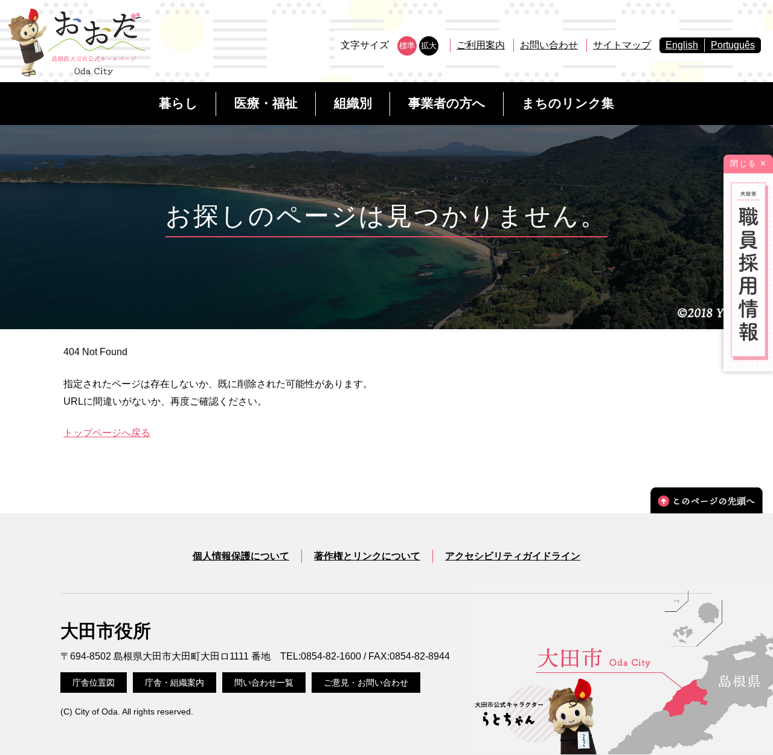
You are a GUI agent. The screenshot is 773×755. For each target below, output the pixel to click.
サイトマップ (622, 45)
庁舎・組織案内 (174, 682)
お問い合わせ (549, 45)
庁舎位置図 (93, 682)
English (682, 45)
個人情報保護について (241, 556)
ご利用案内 (481, 45)
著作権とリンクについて (367, 556)
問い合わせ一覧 (263, 682)
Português (733, 45)
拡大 (429, 45)
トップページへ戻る (106, 433)
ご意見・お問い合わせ (366, 682)
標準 (407, 45)
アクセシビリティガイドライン (512, 556)
